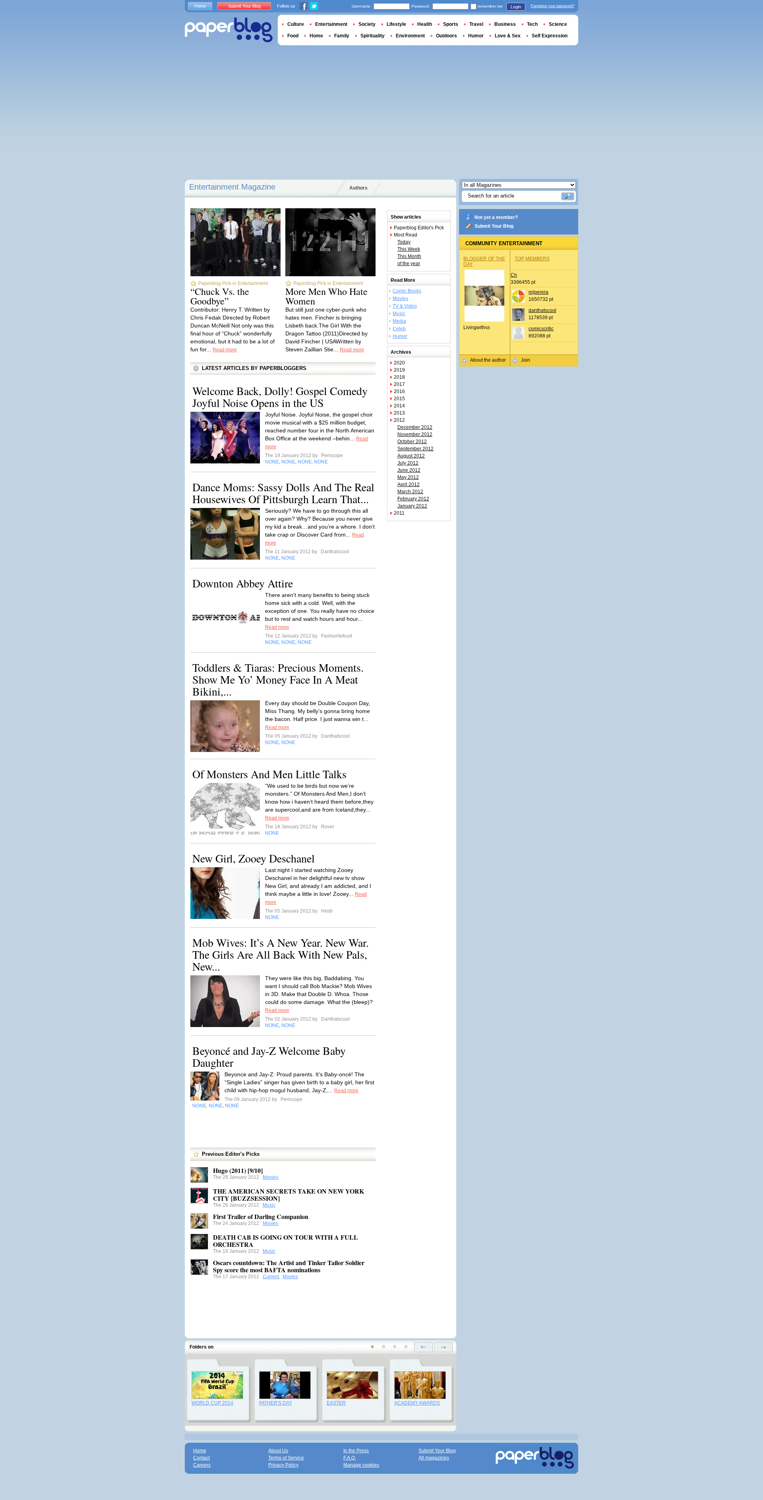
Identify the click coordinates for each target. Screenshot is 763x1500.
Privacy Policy (283, 1465)
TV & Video (405, 306)
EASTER (336, 1403)
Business (505, 24)
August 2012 (411, 456)
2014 (399, 406)
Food (292, 36)
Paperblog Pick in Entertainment (233, 283)
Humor (400, 336)
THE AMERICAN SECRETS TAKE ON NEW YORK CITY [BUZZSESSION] (288, 1194)
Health (424, 24)
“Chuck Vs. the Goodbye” (219, 296)
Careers (202, 1465)
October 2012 (412, 441)
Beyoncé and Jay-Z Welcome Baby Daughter (269, 1056)
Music (269, 1205)
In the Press (356, 1450)
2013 (399, 413)
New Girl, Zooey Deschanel (253, 858)
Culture (295, 24)
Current (271, 1276)
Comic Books (407, 291)
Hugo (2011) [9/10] (238, 1170)
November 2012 (414, 434)
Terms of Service (286, 1458)
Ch (514, 275)
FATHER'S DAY (275, 1403)
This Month (409, 256)
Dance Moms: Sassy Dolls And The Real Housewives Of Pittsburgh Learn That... (283, 492)
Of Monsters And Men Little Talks (269, 773)
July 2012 (407, 463)
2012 (399, 420)
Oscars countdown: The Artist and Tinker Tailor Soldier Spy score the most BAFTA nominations (288, 1266)
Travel (476, 24)
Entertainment (331, 24)
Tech (532, 24)
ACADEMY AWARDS (417, 1403)
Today (404, 242)
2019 (399, 370)
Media (399, 321)
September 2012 (415, 449)
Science (558, 24)
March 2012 (410, 491)
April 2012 (408, 484)
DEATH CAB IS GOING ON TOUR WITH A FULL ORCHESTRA (285, 1241)
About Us (278, 1450)
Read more (225, 350)
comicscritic (541, 328)
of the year (408, 263)
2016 (399, 391)
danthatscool (542, 310)
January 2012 (412, 506)
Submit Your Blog (493, 226)
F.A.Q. (349, 1458)
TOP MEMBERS (532, 259)
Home (200, 6)
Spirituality (372, 36)
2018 (399, 377)
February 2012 (413, 499)
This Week (408, 249)
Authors (358, 188)
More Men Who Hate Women (326, 296)
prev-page (423, 1347)
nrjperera (538, 292)
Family (341, 36)
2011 (399, 513)
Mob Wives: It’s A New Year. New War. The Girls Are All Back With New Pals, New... (280, 954)
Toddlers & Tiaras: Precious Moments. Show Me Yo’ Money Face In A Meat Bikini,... (278, 679)
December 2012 (414, 427)
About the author (488, 360)
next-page (443, 1347)
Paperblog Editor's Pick (419, 228)
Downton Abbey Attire (242, 583)
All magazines (433, 1458)
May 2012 (408, 477)
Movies (270, 1177)
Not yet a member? (496, 217)
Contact (201, 1458)
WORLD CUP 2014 (212, 1403)
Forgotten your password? (552, 6)
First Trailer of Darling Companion (260, 1216)
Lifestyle (396, 24)
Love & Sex (508, 36)
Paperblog (229, 30)
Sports (450, 24)
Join (525, 360)
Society (367, 24)
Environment (410, 36)
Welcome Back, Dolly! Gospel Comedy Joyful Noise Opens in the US (280, 396)
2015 (399, 398)
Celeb (399, 328)
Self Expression (549, 36)
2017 (399, 384)
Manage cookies (361, 1465)
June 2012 (408, 470)
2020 (399, 363)
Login (516, 6)
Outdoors (446, 36)
